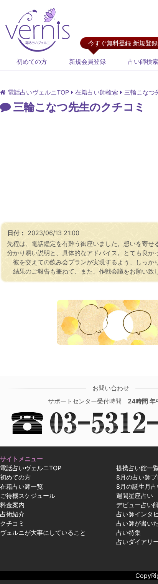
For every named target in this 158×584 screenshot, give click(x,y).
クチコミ (12, 523)
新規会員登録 (87, 61)
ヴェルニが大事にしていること (43, 532)
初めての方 (31, 61)
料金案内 (12, 505)
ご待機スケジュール (27, 495)
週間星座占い (134, 495)
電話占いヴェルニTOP (30, 468)
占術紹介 (12, 514)
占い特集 (128, 532)
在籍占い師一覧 (21, 486)
